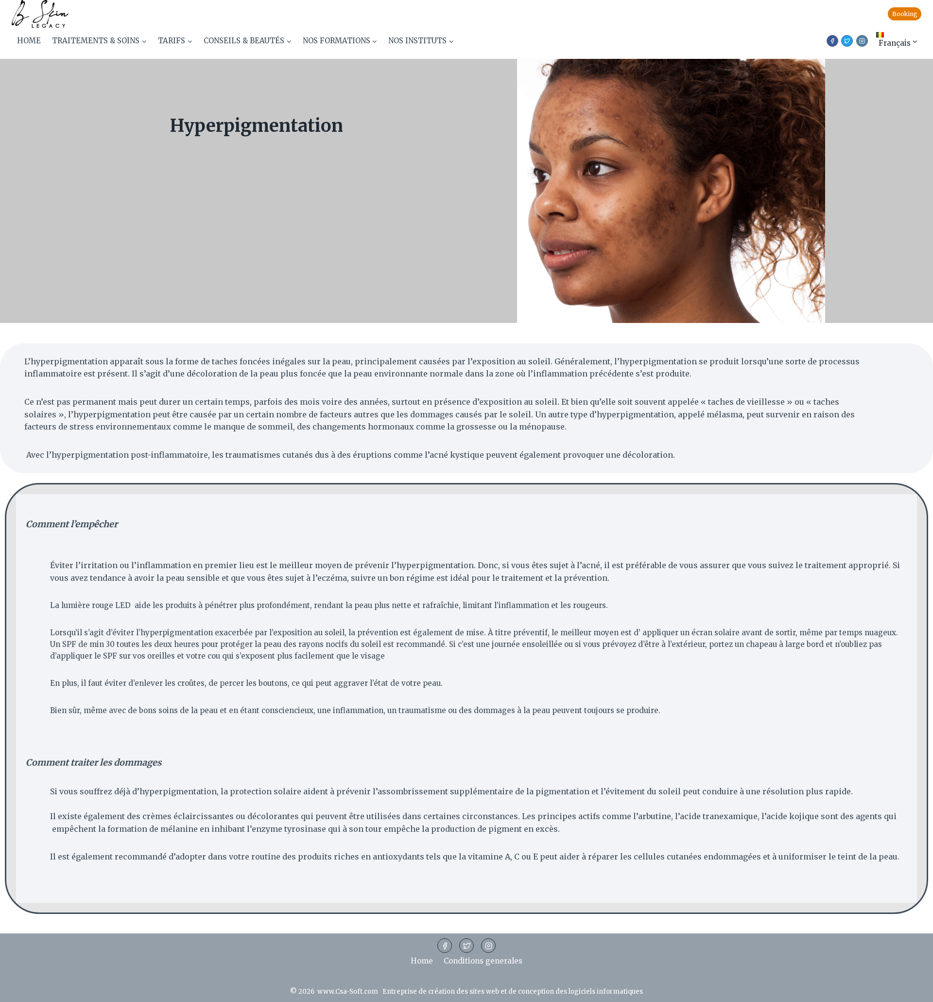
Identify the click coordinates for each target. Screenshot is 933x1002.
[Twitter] (466, 945)
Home (29, 40)
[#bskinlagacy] (862, 41)
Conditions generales (483, 961)
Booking (904, 14)
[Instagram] (488, 945)
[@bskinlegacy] (847, 41)
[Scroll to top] (909, 988)
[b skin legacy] (832, 41)
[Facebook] (444, 945)
